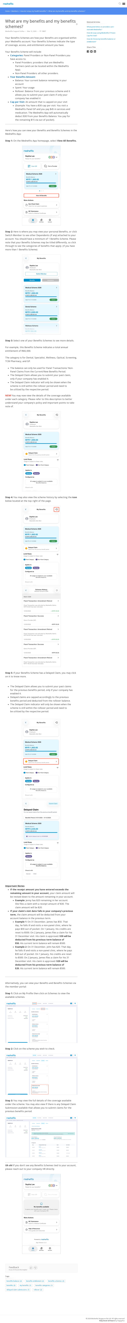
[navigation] (123, 3)
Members (15, 11)
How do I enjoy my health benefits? (33, 11)
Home (7, 11)
